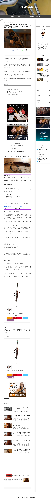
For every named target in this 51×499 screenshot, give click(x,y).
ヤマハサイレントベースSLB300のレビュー (16, 151)
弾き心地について (13, 146)
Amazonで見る (9, 317)
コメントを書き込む (17, 487)
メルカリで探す (25, 317)
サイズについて (42, 156)
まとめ (39, 161)
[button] (26, 50)
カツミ (43, 37)
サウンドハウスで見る (10, 377)
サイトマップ (18, 495)
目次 (16, 143)
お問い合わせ (37, 495)
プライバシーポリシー (30, 495)
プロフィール (23, 495)
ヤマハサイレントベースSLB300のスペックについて (18, 145)
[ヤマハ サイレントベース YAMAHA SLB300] (17, 294)
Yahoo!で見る (20, 317)
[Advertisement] (12, 465)
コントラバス (7, 398)
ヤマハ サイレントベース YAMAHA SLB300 (15, 313)
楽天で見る (14, 317)
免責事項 (41, 495)
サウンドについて (13, 148)
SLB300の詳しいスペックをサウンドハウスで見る (13, 206)
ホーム (9, 495)
